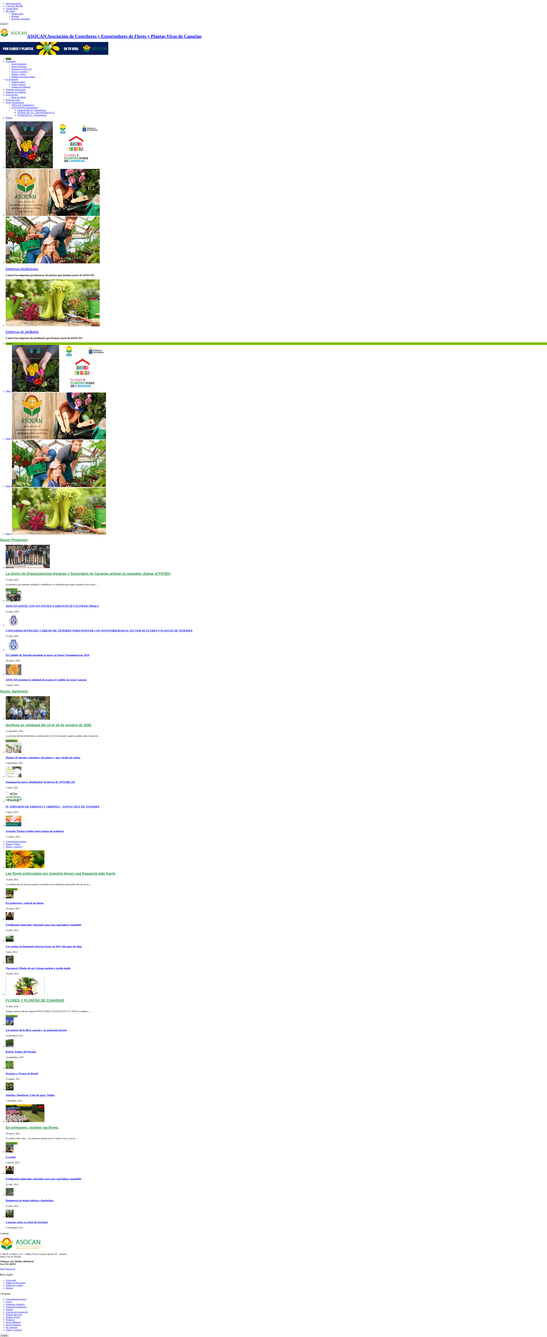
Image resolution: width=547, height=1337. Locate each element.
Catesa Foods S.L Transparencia (31, 110)
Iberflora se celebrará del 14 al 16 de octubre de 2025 (48, 725)
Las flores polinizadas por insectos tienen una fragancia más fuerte (60, 873)
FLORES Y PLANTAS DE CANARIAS (35, 1000)
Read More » (12, 589)
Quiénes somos (18, 82)
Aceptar (4, 1335)
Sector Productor (18, 66)
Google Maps (12, 8)
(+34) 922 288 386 (14, 6)
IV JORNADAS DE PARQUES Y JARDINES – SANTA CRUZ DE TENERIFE (53, 806)
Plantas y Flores (18, 74)
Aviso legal (11, 1280)
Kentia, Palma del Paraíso (21, 1051)
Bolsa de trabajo (18, 97)
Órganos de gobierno (20, 87)
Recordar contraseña (20, 19)
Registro (15, 16)
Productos (10, 1319)
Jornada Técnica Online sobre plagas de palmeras (35, 831)
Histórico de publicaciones (23, 77)
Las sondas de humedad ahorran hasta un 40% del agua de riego (44, 946)
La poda (11, 1157)
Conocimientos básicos (16, 841)
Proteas (9, 118)
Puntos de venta (13, 100)
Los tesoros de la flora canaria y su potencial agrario (36, 1030)
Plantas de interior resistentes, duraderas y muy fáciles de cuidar (43, 757)
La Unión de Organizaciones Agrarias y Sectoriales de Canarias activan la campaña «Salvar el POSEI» (88, 574)
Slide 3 (9, 486)
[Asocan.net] (54, 54)
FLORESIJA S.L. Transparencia (31, 115)
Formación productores (16, 1307)
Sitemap (9, 1288)
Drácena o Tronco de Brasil (22, 1073)
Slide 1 (9, 391)
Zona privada (12, 94)
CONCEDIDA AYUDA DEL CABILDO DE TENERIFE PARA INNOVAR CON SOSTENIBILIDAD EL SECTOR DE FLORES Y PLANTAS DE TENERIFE (99, 630)
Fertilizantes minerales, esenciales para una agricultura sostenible (43, 924)
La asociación (12, 79)
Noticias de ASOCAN (21, 69)
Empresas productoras (15, 89)
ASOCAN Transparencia (22, 105)
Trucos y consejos (19, 71)
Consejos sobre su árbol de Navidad (27, 1222)
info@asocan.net (13, 3)
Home (8, 59)
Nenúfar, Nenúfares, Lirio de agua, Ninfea (30, 1095)
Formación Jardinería (15, 1304)
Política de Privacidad (15, 1283)
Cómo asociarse (18, 84)
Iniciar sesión (17, 14)
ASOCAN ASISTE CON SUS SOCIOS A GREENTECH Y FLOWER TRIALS (52, 606)
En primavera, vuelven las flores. (25, 903)
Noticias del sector (14, 1314)
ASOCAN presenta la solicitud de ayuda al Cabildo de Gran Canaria (46, 679)
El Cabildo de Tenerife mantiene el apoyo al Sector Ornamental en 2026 (47, 655)
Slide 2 (9, 438)
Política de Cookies (14, 1285)
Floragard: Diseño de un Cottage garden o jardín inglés (38, 968)
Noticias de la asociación (17, 1312)
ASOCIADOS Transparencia (24, 107)
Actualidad (11, 61)
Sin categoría (11, 1327)
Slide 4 (9, 534)
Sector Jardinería (18, 64)
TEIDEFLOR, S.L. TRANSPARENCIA (36, 112)
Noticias (9, 1309)
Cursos (9, 1302)
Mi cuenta (10, 11)
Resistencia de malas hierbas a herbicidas (29, 1200)
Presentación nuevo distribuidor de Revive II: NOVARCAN (40, 782)
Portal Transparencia (15, 102)
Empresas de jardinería (16, 92)
